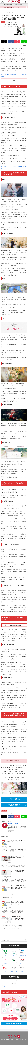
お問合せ (12, 1039)
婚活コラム (5, 810)
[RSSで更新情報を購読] (13, 831)
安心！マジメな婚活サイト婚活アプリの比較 (14, 805)
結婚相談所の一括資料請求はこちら (14, 1023)
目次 (13, 80)
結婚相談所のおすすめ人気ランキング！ (14, 7)
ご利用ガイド (18, 1039)
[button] (25, 940)
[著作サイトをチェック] (9, 831)
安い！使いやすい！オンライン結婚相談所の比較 (14, 799)
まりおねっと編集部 (13, 823)
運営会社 (3, 1039)
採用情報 (8, 1039)
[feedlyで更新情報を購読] (11, 831)
